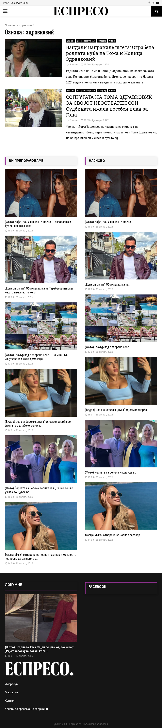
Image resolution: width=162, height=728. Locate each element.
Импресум (11, 684)
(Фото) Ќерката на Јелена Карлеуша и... (110, 472)
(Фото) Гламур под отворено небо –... (109, 347)
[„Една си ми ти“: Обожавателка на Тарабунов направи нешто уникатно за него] (41, 259)
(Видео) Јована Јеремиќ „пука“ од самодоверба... (117, 410)
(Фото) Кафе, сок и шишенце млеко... (109, 222)
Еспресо (74, 64)
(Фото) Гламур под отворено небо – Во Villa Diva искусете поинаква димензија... (36, 357)
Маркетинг (12, 692)
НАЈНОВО (97, 161)
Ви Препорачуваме (86, 41)
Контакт (10, 700)
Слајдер (102, 41)
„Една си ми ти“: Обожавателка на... (107, 284)
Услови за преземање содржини (26, 708)
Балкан (70, 41)
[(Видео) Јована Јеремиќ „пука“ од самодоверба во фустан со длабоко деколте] (41, 392)
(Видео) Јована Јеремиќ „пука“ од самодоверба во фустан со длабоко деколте (38, 423)
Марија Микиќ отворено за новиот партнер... (113, 535)
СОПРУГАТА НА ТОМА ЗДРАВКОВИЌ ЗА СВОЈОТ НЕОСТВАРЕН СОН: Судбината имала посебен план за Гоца (109, 106)
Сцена (112, 41)
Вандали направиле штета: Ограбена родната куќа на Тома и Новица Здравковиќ (110, 53)
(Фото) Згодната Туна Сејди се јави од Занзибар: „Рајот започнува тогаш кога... (39, 649)
